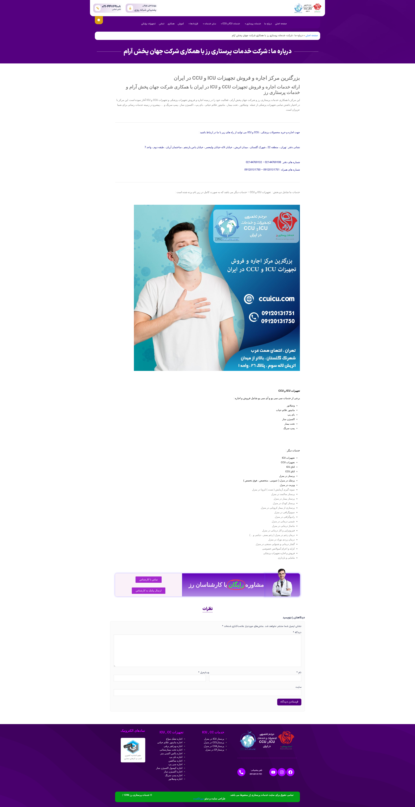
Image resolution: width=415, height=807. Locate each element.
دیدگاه (297, 632)
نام (298, 672)
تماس (161, 23)
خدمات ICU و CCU (231, 23)
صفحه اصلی (281, 23)
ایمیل (202, 672)
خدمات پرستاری (253, 23)
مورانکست (198, 798)
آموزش (181, 23)
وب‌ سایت (253, 680)
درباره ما (268, 23)
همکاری (171, 23)
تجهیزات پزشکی (148, 23)
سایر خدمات (210, 23)
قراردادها (194, 23)
